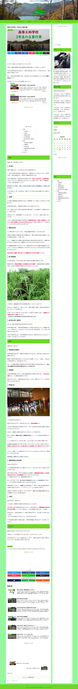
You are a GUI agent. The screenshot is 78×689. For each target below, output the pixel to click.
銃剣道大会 (26, 146)
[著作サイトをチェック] (14, 580)
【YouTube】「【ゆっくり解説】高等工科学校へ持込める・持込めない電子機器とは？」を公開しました (62, 116)
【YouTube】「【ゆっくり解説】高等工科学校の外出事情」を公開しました (62, 102)
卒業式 (25, 150)
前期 (24, 129)
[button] (46, 53)
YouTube (55, 127)
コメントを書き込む (28, 677)
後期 (24, 140)
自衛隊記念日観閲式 (28, 142)
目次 (27, 126)
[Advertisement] (28, 59)
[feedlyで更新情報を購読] (28, 580)
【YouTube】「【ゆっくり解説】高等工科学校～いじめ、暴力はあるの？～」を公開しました (62, 109)
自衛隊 (55, 129)
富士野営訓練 (27, 136)
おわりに (25, 152)
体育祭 (25, 133)
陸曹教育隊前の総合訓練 (29, 148)
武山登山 (26, 131)
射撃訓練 (26, 144)
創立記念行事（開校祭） (29, 138)
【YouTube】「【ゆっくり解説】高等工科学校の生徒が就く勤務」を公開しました (62, 95)
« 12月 (55, 154)
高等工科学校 (10, 546)
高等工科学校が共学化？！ (60, 91)
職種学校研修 (27, 135)
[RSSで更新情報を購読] (43, 580)
